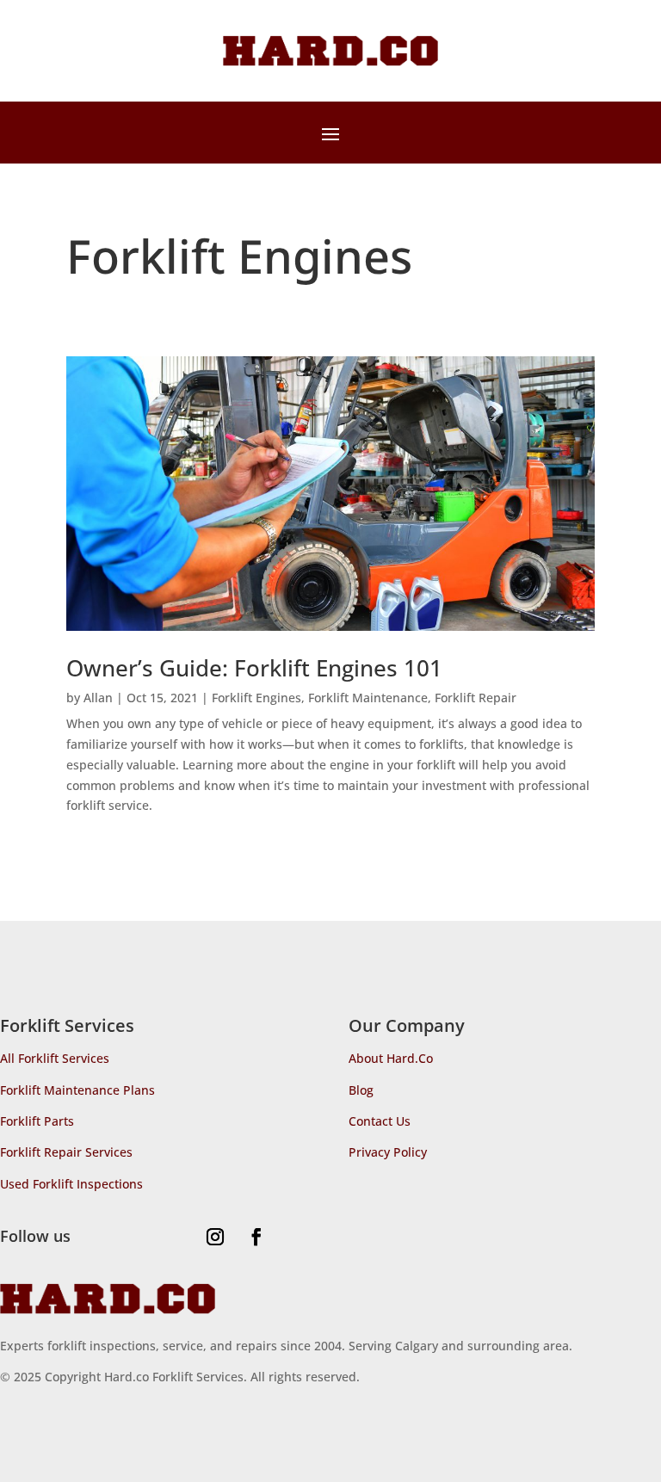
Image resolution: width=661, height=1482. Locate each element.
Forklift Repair (475, 697)
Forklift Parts (37, 1121)
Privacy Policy (388, 1152)
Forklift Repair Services (66, 1152)
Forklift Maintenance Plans (77, 1090)
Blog (361, 1090)
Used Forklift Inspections (71, 1184)
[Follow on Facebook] (256, 1237)
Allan (98, 697)
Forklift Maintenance (368, 697)
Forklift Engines (256, 697)
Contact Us (380, 1121)
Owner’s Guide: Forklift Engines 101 (254, 667)
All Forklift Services (54, 1058)
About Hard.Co (391, 1058)
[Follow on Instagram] (215, 1237)
